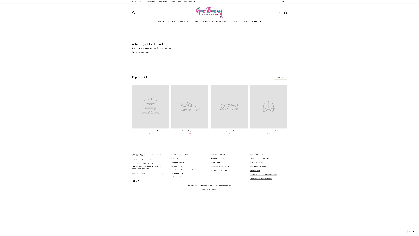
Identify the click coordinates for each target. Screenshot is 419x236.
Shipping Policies (178, 162)
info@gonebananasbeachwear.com (263, 174)
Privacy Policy (176, 166)
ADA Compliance (178, 177)
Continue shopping (140, 52)
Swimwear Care (177, 173)
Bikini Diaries (137, 1)
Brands (170, 21)
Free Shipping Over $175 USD (183, 1)
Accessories (221, 21)
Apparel (207, 21)
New (160, 21)
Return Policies (177, 159)
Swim (195, 21)
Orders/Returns (163, 1)
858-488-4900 (255, 170)
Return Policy (150, 1)
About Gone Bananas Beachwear (184, 170)
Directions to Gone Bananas (261, 178)
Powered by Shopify (209, 189)
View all (280, 77)
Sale (233, 21)
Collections (183, 21)
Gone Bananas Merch (250, 21)
